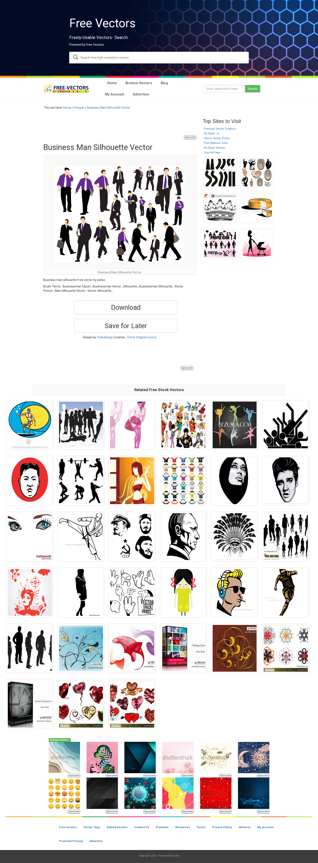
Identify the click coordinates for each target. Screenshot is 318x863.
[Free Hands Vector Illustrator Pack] (132, 592)
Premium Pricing (71, 841)
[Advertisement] (122, 125)
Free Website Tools (216, 143)
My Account (265, 827)
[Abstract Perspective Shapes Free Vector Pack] (29, 704)
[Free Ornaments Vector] (234, 648)
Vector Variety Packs (217, 138)
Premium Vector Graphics (220, 128)
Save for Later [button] (126, 326)
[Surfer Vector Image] (29, 425)
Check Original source (141, 337)
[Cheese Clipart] (256, 208)
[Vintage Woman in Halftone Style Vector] (132, 425)
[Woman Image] (29, 592)
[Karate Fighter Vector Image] (81, 536)
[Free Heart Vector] (81, 704)
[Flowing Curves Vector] (132, 648)
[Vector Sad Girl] (183, 592)
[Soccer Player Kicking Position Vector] (285, 592)
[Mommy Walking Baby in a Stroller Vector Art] (256, 243)
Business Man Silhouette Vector (108, 107)
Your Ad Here (212, 152)
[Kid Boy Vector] (183, 481)
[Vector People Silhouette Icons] (220, 243)
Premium (162, 827)
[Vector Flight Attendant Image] (81, 592)
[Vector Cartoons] (183, 425)
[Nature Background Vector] (81, 648)
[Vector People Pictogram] (285, 425)
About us (245, 827)
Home (67, 107)
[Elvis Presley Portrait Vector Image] (285, 481)
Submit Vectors (117, 827)
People (79, 107)
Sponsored (190, 137)
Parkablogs (105, 337)
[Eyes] (29, 536)
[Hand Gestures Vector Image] (256, 173)
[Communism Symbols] (132, 536)
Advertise (96, 841)
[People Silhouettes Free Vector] (285, 536)
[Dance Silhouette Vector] (234, 425)
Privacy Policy (222, 827)
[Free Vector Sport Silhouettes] (81, 481)
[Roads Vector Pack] (220, 173)
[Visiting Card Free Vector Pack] (183, 648)
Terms (201, 827)
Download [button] (126, 307)
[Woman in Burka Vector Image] (234, 481)
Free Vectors (68, 827)
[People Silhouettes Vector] (81, 425)
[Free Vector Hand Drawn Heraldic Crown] (220, 208)
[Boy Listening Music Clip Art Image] (234, 592)
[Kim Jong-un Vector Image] (29, 481)
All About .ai (211, 133)
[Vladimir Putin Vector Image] (183, 536)
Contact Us (141, 827)
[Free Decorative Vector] (285, 648)
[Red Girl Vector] (132, 481)
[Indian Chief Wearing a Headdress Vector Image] (234, 536)
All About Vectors (214, 147)
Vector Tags (92, 827)
